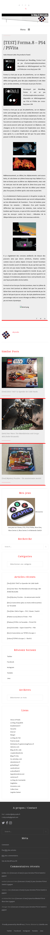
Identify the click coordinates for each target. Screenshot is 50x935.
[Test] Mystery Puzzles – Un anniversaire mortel (21, 478)
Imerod (12, 732)
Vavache (13, 729)
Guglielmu (13, 783)
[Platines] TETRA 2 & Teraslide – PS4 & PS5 (21, 622)
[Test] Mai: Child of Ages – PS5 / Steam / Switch (23, 611)
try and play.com (16, 759)
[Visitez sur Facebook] (7, 823)
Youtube (10, 673)
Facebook (10, 662)
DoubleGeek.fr (15, 726)
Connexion (5, 845)
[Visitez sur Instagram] (10, 823)
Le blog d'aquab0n (16, 723)
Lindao (4, 873)
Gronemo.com (15, 786)
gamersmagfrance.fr (27, 744)
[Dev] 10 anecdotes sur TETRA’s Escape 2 (21, 633)
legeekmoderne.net (17, 774)
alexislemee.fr (15, 762)
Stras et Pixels (15, 720)
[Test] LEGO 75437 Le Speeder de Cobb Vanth (20, 392)
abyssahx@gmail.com (10, 817)
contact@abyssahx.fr (12, 814)
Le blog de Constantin (17, 780)
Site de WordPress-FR (9, 861)
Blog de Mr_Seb (15, 750)
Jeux (8, 678)
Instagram (10, 667)
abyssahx (15, 332)
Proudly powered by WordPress (13, 924)
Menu (23, 29)
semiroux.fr (14, 777)
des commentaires (10, 856)
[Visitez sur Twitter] (3, 823)
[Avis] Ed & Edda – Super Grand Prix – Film (21, 628)
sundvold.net (14, 768)
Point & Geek (14, 741)
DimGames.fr (14, 744)
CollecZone (14, 789)
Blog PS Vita (14, 756)
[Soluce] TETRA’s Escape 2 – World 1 (19, 638)
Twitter (9, 656)
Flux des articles (9, 850)
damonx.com (14, 747)
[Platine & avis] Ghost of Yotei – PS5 (19, 617)
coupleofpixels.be (16, 753)
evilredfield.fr (15, 771)
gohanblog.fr (14, 765)
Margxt (12, 735)
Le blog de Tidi (15, 738)
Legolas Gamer (15, 792)
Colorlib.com (43, 924)
